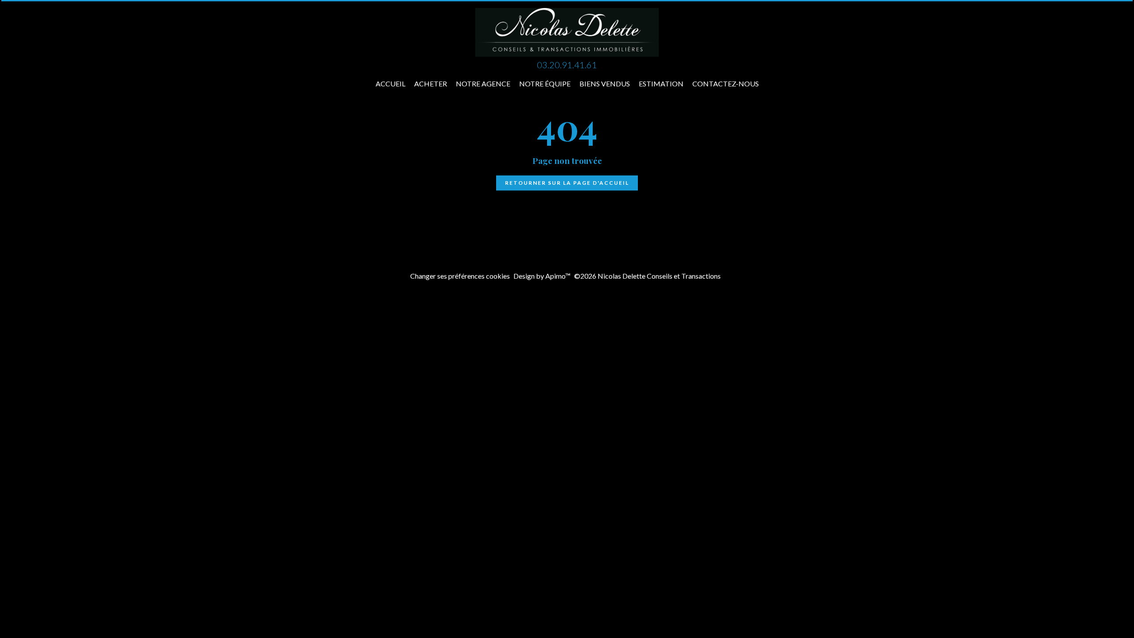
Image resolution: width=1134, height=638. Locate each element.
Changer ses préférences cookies (460, 276)
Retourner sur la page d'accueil (567, 182)
